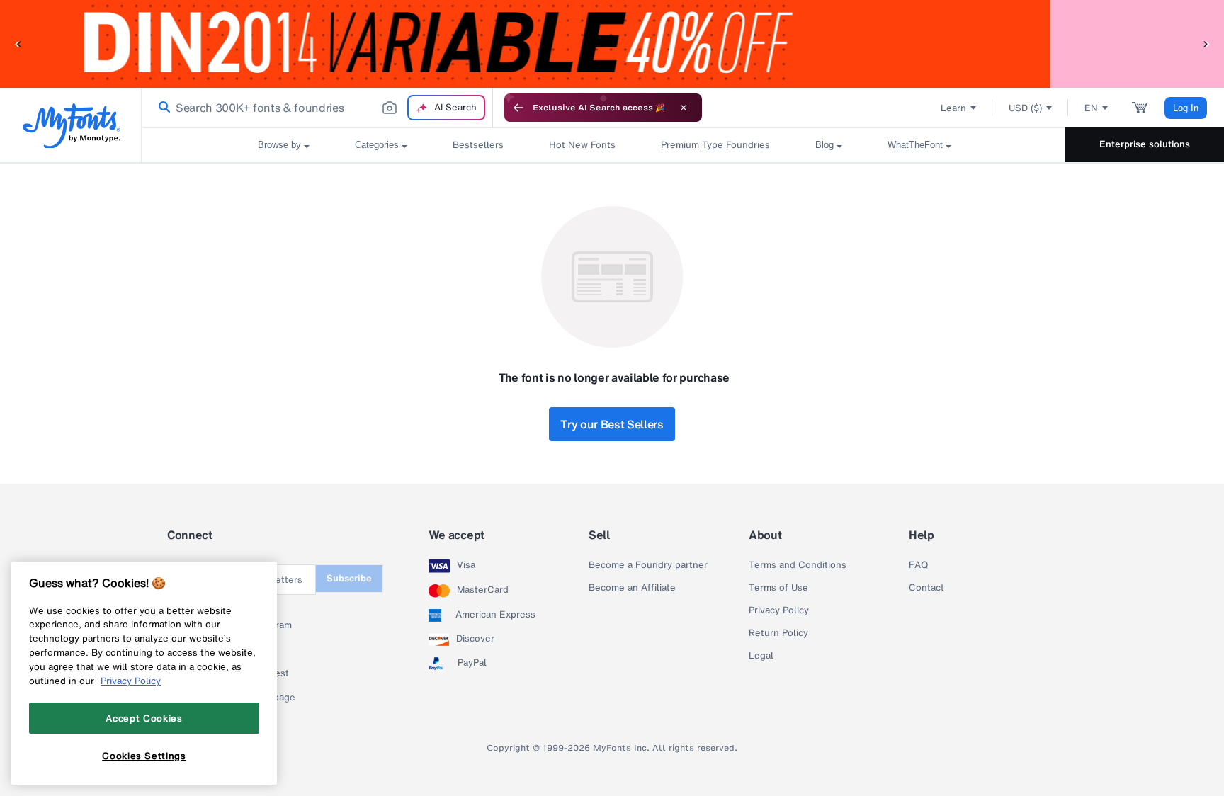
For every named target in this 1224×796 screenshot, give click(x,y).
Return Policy (778, 633)
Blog (824, 145)
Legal (761, 655)
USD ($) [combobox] (1025, 108)
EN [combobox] (1091, 108)
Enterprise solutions (1144, 144)
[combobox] (317, 107)
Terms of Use (778, 587)
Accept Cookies (144, 718)
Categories (377, 145)
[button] (17, 43)
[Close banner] (683, 108)
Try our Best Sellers (612, 424)
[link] (161, 107)
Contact (926, 587)
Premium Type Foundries (715, 145)
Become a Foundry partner (648, 565)
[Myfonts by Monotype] (71, 125)
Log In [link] (1185, 108)
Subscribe (349, 578)
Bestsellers (478, 145)
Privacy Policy (779, 610)
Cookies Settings (144, 756)
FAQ (918, 565)
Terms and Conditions (797, 565)
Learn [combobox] (953, 108)
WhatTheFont (915, 145)
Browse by (279, 145)
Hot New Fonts (582, 145)
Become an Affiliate (632, 587)
